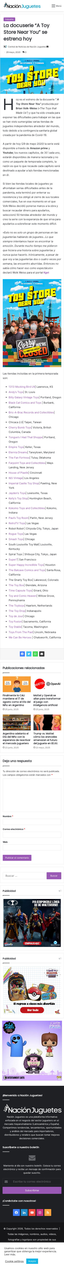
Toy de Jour (16, 616)
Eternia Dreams (18, 452)
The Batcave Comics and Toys (27, 570)
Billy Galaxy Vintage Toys (24, 397)
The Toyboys (16, 605)
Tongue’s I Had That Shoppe (26, 437)
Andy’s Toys (16, 392)
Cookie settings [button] (14, 1261)
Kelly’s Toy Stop (18, 498)
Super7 (13, 559)
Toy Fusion (15, 621)
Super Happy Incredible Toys (26, 564)
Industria (9, 19)
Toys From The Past (21, 632)
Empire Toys (16, 447)
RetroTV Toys (17, 523)
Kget (46, 272)
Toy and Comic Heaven (23, 595)
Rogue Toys (16, 533)
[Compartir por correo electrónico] (41, 654)
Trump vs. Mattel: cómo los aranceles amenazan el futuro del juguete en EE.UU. (45, 738)
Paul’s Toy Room (19, 518)
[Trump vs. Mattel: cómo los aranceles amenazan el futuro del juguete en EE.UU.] (47, 722)
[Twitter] (28, 654)
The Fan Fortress (19, 457)
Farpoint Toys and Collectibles (27, 463)
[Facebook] (22, 654)
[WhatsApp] (35, 654)
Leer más (9, 1254)
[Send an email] (47, 46)
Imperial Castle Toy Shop (24, 483)
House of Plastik (18, 472)
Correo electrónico (14, 829)
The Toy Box (16, 585)
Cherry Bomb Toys (20, 427)
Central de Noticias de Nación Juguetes (27, 46)
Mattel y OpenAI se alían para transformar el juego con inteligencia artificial (47, 700)
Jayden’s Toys (17, 493)
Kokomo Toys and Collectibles (27, 508)
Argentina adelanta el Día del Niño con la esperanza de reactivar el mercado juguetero (16, 738)
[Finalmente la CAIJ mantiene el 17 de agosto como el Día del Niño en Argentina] (17, 684)
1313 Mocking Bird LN (22, 386)
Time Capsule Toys (20, 590)
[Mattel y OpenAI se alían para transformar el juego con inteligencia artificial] (47, 684)
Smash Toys (16, 539)
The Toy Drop (17, 610)
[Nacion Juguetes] (22, 5)
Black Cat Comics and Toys (25, 402)
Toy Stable (15, 626)
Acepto (32, 1261)
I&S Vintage (16, 478)
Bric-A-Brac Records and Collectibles (31, 412)
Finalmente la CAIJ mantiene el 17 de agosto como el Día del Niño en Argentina (17, 700)
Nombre (8, 816)
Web (5, 842)
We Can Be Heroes (20, 637)
